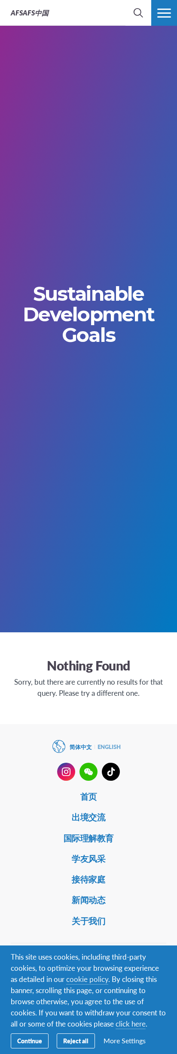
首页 (88, 796)
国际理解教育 (89, 838)
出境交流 (88, 817)
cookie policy (87, 979)
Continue (29, 1040)
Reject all (75, 1040)
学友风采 (88, 858)
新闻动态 (88, 900)
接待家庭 (88, 879)
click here (131, 1023)
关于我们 (88, 921)
